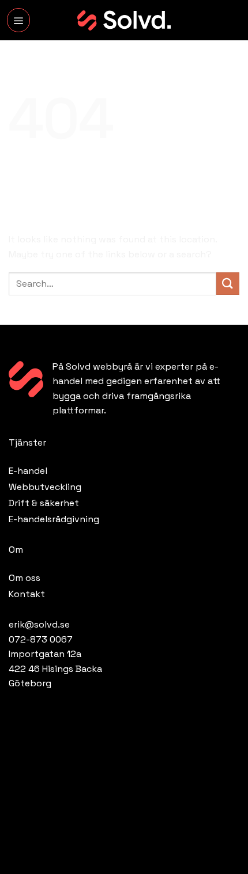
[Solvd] (124, 20)
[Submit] (227, 283)
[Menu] (18, 20)
